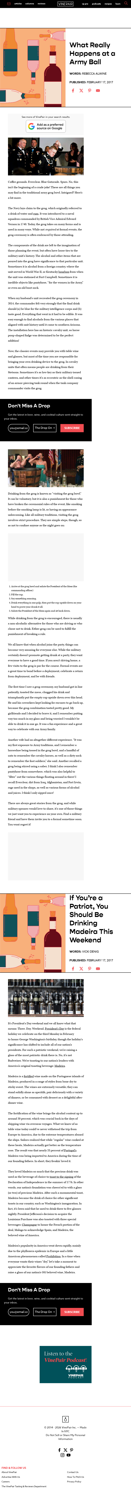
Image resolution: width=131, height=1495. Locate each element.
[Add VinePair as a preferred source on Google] (46, 126)
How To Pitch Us (75, 1477)
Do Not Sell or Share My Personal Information (65, 1437)
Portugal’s (70, 1150)
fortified (29, 1076)
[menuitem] (8, 4)
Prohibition (53, 1256)
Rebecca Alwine (94, 74)
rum (36, 214)
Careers (6, 1481)
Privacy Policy (74, 1481)
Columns (29, 3)
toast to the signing (61, 1177)
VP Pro (85, 3)
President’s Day (54, 1029)
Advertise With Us (11, 1477)
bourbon (63, 272)
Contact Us (72, 1472)
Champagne (29, 1225)
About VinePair (9, 1472)
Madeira (59, 1066)
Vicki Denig (90, 952)
